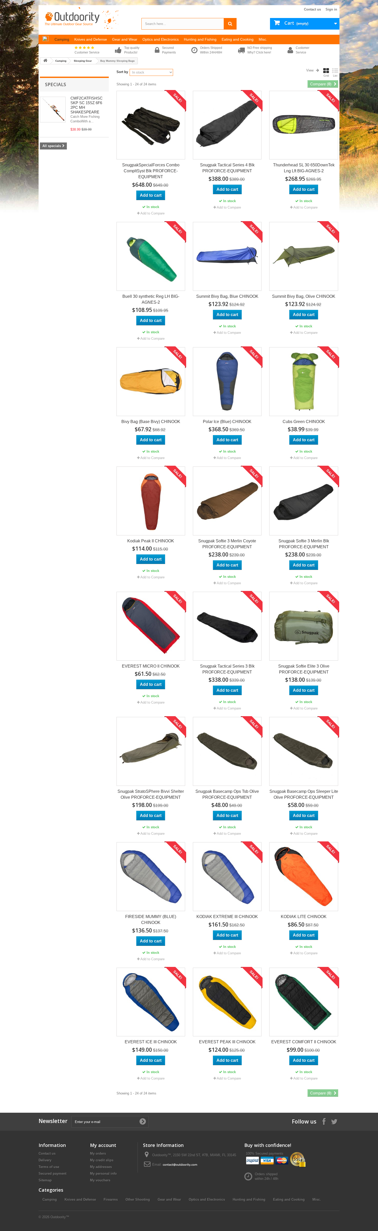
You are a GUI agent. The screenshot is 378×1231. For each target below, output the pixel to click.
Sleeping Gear (83, 60)
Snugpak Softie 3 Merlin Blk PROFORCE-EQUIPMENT (303, 544)
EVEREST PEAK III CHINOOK (227, 1042)
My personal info (103, 1173)
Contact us (312, 9)
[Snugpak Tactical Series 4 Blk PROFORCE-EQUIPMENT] (227, 125)
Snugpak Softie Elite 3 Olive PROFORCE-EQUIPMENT (303, 669)
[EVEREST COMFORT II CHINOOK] (303, 1002)
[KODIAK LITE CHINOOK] (303, 876)
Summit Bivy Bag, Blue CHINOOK (227, 296)
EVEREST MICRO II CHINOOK (151, 666)
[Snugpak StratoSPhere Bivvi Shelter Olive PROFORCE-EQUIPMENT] (151, 751)
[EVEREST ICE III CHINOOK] (151, 1002)
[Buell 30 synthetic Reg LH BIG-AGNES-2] (151, 256)
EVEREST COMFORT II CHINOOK (303, 1042)
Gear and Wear (169, 1199)
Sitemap (45, 1180)
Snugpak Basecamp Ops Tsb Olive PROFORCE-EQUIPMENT (227, 794)
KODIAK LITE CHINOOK (304, 916)
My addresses (101, 1167)
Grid (326, 75)
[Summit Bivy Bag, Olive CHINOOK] (303, 256)
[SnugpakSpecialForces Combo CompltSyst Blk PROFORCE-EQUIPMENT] (151, 125)
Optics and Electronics (207, 1199)
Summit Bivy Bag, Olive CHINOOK (303, 296)
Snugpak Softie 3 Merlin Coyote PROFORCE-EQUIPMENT (227, 544)
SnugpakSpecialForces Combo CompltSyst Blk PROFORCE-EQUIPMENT (150, 171)
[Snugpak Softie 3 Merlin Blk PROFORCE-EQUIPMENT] (303, 501)
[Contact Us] (180, 1164)
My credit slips (101, 1160)
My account (103, 1145)
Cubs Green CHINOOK (304, 421)
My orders (98, 1153)
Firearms (111, 1199)
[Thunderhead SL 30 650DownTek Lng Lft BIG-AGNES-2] (303, 125)
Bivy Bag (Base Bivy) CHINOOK (150, 421)
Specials (55, 84)
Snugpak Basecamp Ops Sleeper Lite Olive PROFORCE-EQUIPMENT (303, 794)
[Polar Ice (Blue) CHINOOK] (227, 381)
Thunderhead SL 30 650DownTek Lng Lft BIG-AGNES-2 (304, 168)
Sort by (122, 72)
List (335, 75)
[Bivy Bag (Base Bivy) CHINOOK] (151, 381)
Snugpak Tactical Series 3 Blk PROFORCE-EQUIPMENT (227, 669)
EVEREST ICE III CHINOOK (151, 1042)
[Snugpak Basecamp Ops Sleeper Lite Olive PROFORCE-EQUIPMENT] (303, 751)
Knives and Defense (80, 1199)
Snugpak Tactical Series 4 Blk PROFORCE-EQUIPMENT (227, 168)
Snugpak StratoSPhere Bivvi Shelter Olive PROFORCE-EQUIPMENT (151, 794)
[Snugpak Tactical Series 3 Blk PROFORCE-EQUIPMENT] (227, 626)
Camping (60, 60)
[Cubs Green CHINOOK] (303, 381)
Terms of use (49, 1167)
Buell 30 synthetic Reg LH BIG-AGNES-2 (150, 299)
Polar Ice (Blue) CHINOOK (227, 421)
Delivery (45, 1160)
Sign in (331, 9)
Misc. (316, 1199)
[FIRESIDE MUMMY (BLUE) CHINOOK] (151, 876)
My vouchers (100, 1180)
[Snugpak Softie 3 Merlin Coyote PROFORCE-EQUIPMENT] (227, 501)
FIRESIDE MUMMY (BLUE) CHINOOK (150, 919)
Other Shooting (137, 1199)
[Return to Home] (45, 61)
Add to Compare (152, 213)
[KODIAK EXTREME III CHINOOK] (227, 876)
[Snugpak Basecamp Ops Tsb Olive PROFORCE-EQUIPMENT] (227, 751)
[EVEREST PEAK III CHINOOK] (227, 1002)
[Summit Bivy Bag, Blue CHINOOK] (227, 256)
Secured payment (52, 1173)
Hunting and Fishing (249, 1199)
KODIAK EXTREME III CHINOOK (227, 916)
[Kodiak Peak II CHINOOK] (151, 501)
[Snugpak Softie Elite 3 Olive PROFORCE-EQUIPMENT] (303, 626)
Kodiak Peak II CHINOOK (150, 541)
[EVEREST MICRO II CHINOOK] (151, 626)
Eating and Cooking (289, 1199)
